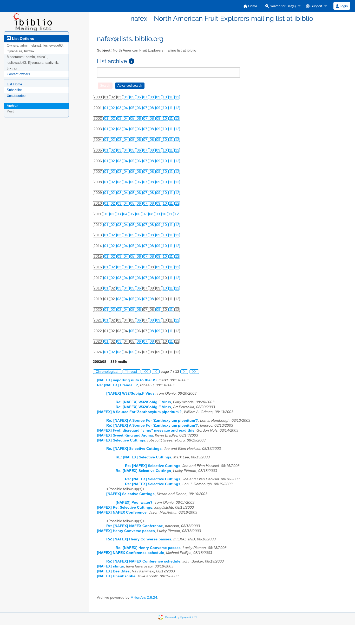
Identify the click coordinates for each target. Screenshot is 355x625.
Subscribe (14, 90)
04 (126, 97)
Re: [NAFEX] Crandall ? (117, 385)
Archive (12, 106)
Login (343, 5)
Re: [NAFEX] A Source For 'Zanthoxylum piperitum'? (152, 420)
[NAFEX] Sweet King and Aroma (125, 435)
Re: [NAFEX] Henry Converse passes (138, 539)
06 (139, 97)
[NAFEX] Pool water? (134, 502)
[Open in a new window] (131, 61)
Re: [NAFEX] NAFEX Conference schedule (143, 561)
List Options (22, 38)
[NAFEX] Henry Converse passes (126, 531)
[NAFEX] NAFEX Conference (122, 512)
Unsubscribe (16, 96)
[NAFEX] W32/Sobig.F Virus (130, 393)
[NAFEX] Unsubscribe (116, 576)
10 (165, 97)
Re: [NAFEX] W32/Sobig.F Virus (143, 402)
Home (252, 5)
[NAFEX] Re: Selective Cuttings (124, 507)
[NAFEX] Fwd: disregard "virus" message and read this (145, 430)
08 (152, 97)
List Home (14, 84)
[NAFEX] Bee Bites (113, 571)
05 (132, 97)
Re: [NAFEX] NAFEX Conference (134, 526)
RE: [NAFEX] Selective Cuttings (143, 457)
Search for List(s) (282, 5)
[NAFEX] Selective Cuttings (121, 440)
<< (146, 372)
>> (194, 372)
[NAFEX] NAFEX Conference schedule (130, 553)
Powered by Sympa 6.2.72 (181, 617)
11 (171, 97)
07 (145, 97)
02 (113, 108)
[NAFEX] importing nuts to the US (126, 380)
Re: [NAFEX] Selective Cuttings (134, 449)
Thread (131, 372)
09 (158, 97)
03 (119, 108)
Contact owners (18, 74)
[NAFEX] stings (110, 566)
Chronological (107, 372)
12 (177, 97)
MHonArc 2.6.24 (143, 597)
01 (106, 108)
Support (316, 5)
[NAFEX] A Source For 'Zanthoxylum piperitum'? (139, 412)
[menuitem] (250, 6)
